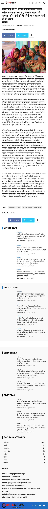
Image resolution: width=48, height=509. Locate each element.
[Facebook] (29, 3)
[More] (31, 35)
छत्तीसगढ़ (5, 22)
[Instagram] (32, 3)
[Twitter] (36, 3)
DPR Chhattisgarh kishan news (32, 207)
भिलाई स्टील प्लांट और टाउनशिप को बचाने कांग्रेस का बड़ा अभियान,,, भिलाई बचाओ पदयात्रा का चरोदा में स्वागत (31, 250)
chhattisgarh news (14, 207)
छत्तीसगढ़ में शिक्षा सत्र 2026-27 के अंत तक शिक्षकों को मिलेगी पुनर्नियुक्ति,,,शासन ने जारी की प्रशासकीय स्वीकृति (31, 274)
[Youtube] (39, 3)
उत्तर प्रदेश (19, 232)
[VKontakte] (40, 506)
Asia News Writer (9, 29)
